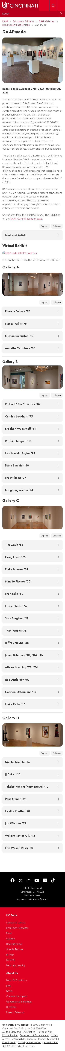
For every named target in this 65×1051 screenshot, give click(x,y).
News (9, 990)
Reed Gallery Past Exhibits (16, 24)
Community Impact (16, 996)
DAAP (5, 21)
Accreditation (51, 1042)
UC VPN (10, 959)
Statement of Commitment (34, 1035)
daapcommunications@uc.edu (33, 899)
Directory (11, 1006)
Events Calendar (15, 1012)
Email (9, 933)
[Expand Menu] (61, 14)
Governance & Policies (19, 1001)
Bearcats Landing (15, 965)
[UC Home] (19, 5)
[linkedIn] (45, 880)
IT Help (10, 954)
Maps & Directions (16, 980)
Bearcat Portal (14, 943)
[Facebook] (12, 880)
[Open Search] (53, 5)
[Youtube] (36, 880)
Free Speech (8, 1042)
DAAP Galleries (46, 21)
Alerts (5, 1031)
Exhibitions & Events (23, 21)
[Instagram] (28, 880)
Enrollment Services (17, 927)
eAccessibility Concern (24, 1038)
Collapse (57, 226)
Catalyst (10, 938)
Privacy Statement (47, 1038)
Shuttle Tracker (14, 949)
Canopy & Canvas (16, 922)
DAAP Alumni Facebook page (26, 218)
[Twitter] (20, 880)
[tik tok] (53, 880)
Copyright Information (29, 1042)
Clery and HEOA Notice (23, 1031)
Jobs (8, 985)
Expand (44, 226)
